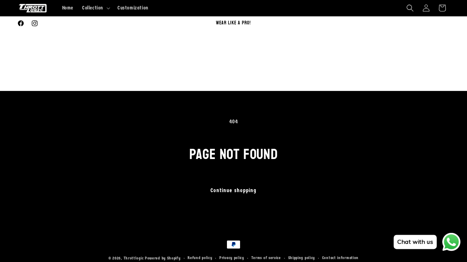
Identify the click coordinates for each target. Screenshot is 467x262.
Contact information (340, 257)
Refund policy (200, 257)
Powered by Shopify (163, 258)
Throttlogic (134, 258)
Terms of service (266, 257)
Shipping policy (301, 257)
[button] (95, 8)
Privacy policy (231, 257)
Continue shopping (233, 190)
